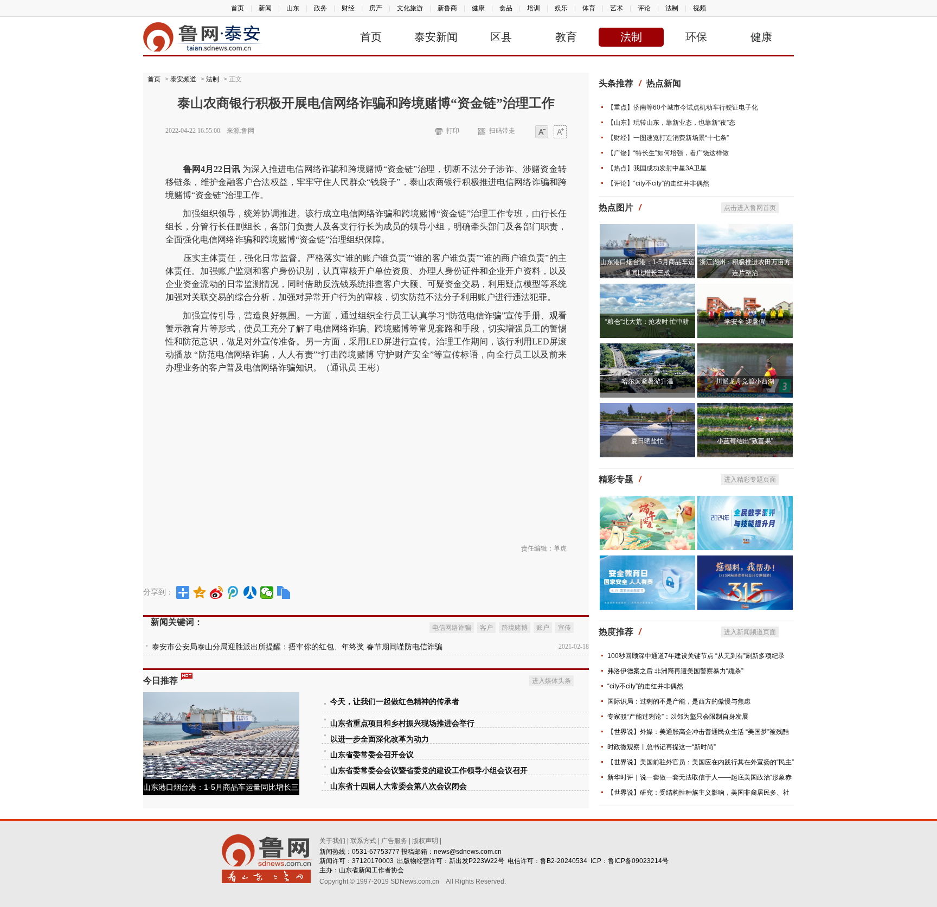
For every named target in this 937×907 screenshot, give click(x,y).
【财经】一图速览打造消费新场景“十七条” (668, 138)
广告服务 (394, 841)
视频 (699, 8)
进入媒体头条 (551, 681)
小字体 (541, 132)
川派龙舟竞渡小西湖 (745, 381)
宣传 (564, 627)
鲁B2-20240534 (563, 861)
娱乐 (561, 8)
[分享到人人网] (250, 592)
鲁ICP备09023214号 (638, 861)
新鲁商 (447, 8)
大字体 (560, 132)
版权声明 (425, 841)
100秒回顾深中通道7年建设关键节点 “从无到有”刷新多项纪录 (696, 656)
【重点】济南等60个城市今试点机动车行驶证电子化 (682, 107)
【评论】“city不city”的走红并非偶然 (658, 183)
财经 (348, 8)
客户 (486, 627)
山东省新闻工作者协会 (371, 870)
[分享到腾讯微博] (233, 592)
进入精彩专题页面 (750, 479)
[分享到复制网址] (284, 592)
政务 (320, 8)
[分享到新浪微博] (216, 592)
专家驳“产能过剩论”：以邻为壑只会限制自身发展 (677, 716)
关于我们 (332, 841)
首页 (237, 8)
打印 (452, 131)
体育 (588, 8)
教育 (566, 37)
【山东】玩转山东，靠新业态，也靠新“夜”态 (671, 122)
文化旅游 (410, 8)
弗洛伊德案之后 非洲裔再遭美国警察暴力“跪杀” (675, 671)
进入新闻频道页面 (750, 632)
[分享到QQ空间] (200, 592)
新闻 (265, 8)
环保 (696, 37)
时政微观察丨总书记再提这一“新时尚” (661, 747)
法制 (671, 8)
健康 (478, 8)
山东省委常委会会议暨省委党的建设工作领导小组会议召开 (429, 771)
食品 (505, 8)
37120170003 (373, 861)
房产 (375, 8)
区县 (501, 37)
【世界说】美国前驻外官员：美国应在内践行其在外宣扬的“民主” (700, 762)
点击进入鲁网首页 (750, 208)
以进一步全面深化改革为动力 (379, 739)
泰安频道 (183, 79)
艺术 (616, 8)
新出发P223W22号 (476, 861)
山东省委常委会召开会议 (372, 755)
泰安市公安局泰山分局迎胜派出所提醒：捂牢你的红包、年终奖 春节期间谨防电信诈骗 (297, 647)
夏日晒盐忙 (647, 441)
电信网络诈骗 (451, 627)
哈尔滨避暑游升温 (647, 381)
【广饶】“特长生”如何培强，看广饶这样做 (668, 153)
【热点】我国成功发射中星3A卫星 (657, 168)
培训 (533, 8)
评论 (644, 8)
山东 (292, 8)
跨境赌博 (515, 627)
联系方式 (363, 841)
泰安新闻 (436, 37)
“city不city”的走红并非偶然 (645, 686)
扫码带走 (502, 131)
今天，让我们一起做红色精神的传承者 (394, 702)
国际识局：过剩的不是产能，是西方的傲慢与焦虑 (678, 701)
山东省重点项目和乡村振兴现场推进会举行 (402, 723)
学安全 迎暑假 (744, 321)
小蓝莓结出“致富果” (745, 441)
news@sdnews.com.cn (468, 851)
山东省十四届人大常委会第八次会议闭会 (398, 786)
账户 (542, 627)
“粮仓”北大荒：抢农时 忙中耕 (647, 321)
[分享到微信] (267, 592)
